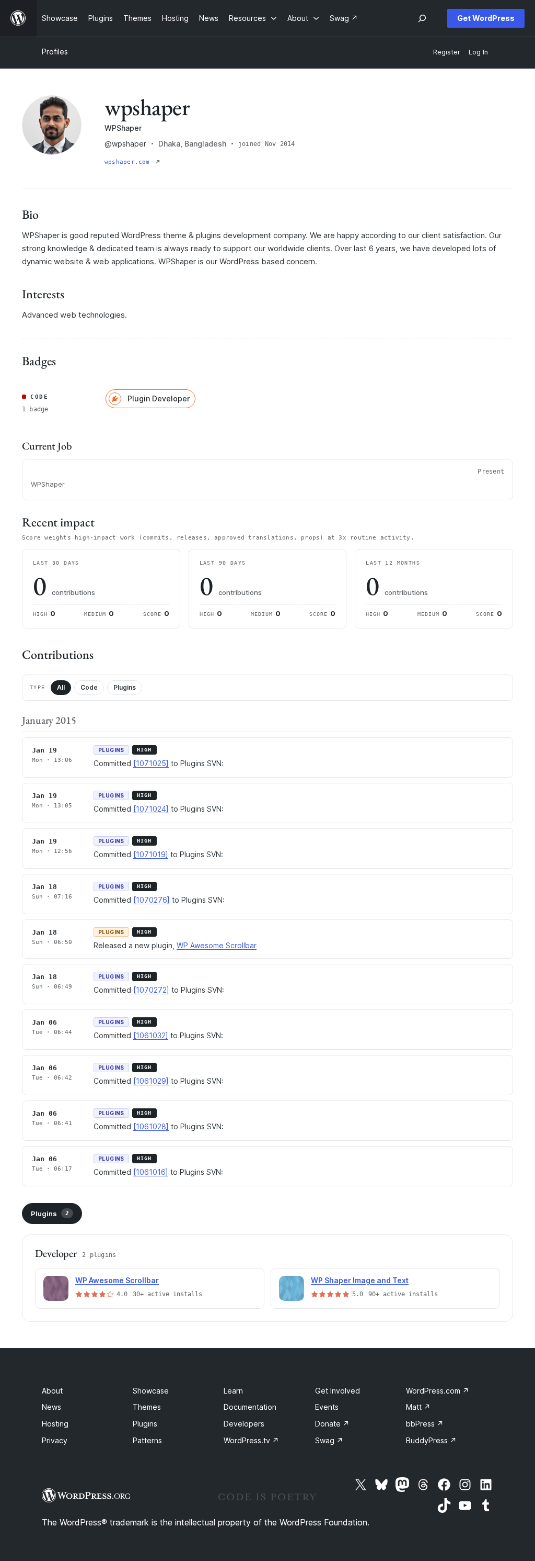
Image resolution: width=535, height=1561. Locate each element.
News (51, 1406)
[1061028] (151, 1126)
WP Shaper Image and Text (360, 1280)
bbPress (425, 1423)
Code (89, 687)
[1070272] (151, 989)
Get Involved (337, 1390)
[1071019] (150, 854)
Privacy (54, 1440)
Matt (418, 1406)
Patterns (147, 1440)
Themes (147, 1406)
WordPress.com (437, 1390)
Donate (332, 1423)
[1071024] (151, 808)
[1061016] (150, 1171)
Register (446, 52)
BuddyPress (431, 1440)
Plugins (124, 687)
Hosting (55, 1423)
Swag (329, 1440)
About (52, 1390)
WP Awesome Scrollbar (217, 945)
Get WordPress (486, 18)
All (61, 687)
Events (327, 1406)
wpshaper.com (129, 162)
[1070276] (151, 899)
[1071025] (151, 763)
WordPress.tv (251, 1440)
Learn (233, 1390)
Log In (478, 52)
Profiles (55, 51)
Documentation (250, 1406)
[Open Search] (422, 18)
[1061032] (150, 1035)
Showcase (151, 1390)
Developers (244, 1423)
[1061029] (151, 1080)
